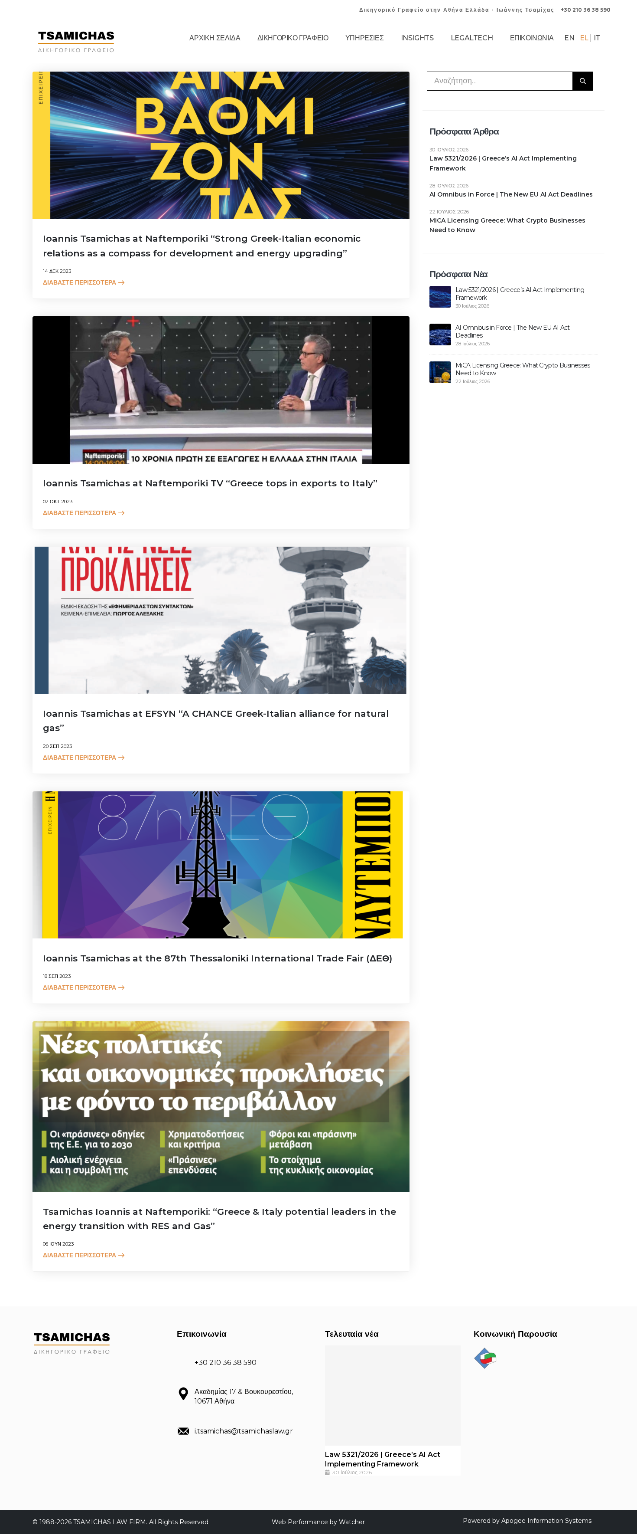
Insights (417, 38)
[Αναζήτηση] (582, 81)
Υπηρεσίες (364, 38)
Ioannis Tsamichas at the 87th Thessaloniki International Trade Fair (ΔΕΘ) (217, 958)
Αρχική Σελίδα (214, 38)
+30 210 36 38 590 (586, 10)
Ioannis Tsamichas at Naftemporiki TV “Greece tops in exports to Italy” (210, 483)
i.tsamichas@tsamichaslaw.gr (244, 1431)
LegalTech (472, 38)
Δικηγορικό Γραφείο (292, 38)
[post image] (221, 145)
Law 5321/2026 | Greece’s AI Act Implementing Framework (503, 163)
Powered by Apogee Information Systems (527, 1521)
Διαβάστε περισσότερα (79, 282)
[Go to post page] (440, 296)
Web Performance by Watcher (318, 1522)
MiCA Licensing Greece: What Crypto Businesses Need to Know (507, 225)
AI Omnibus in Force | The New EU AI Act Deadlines (511, 194)
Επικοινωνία (532, 38)
